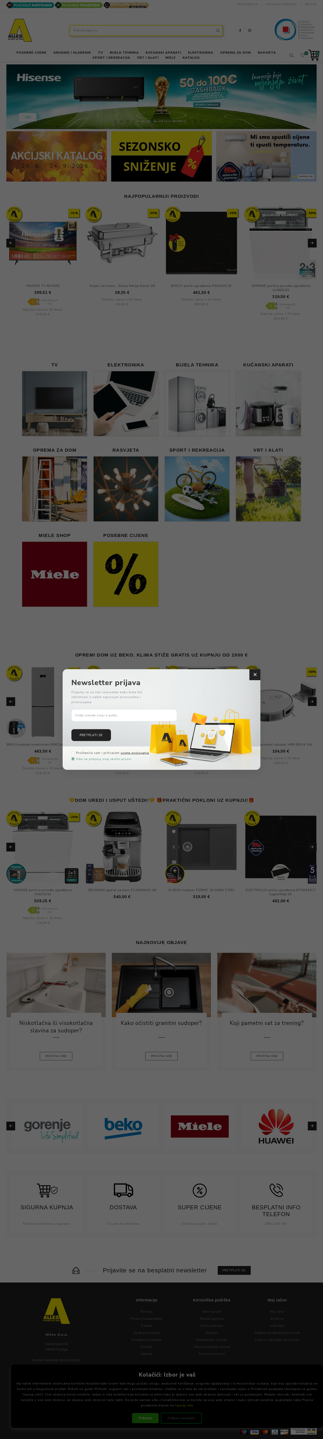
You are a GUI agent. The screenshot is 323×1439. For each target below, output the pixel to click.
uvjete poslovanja (135, 753)
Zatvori (254, 674)
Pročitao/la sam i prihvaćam (112, 753)
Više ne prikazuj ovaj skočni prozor (104, 759)
